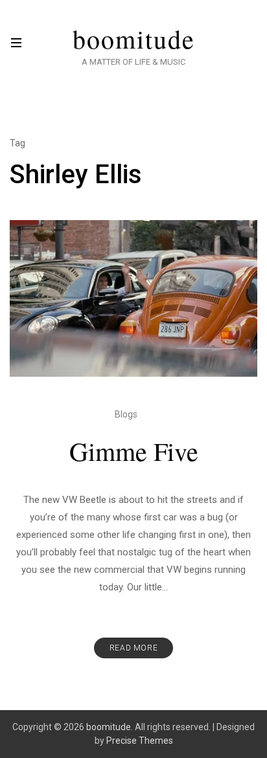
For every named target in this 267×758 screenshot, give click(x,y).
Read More (133, 647)
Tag (17, 143)
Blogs (126, 414)
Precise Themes (139, 740)
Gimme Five (133, 451)
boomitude (134, 39)
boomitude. (109, 727)
